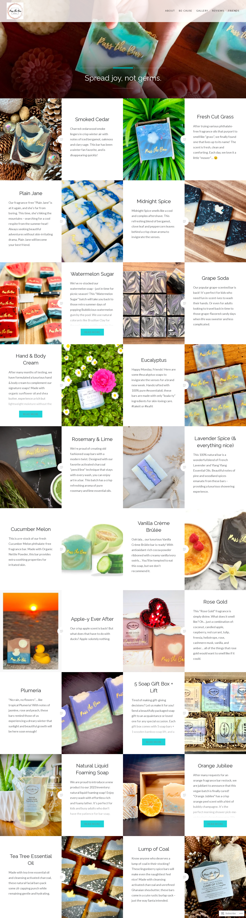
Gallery (202, 10)
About (170, 10)
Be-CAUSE (185, 10)
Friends (233, 10)
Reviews (218, 10)
